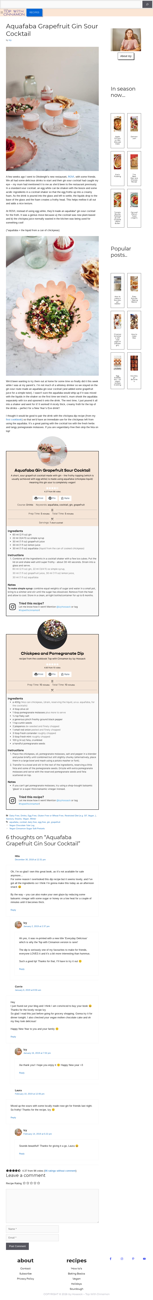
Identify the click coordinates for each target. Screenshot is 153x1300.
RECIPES (34, 12)
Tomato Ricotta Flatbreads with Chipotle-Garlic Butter (117, 217)
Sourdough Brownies (134, 378)
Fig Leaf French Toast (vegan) (134, 215)
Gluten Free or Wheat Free (51, 815)
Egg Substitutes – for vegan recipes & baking (117, 380)
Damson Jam (134, 137)
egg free (42, 822)
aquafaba (13, 822)
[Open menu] (2, 12)
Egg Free (32, 815)
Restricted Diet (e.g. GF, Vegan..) (80, 815)
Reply (13, 910)
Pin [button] (54, 498)
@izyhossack (63, 606)
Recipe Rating (14, 1183)
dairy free (32, 822)
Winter (33, 819)
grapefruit (55, 822)
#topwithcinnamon (29, 610)
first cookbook (14, 419)
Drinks (24, 815)
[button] (47, 488)
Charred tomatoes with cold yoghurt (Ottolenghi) (117, 339)
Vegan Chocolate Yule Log (21, 825)
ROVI (71, 176)
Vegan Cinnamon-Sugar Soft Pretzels (27, 828)
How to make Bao (134, 336)
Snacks (18, 819)
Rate (66, 498)
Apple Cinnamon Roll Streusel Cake (117, 140)
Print (40, 498)
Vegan (26, 819)
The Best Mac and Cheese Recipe (134, 178)
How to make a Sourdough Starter (117, 300)
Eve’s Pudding (117, 175)
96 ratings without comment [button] (60, 1170)
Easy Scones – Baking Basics (134, 299)
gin (48, 822)
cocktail (23, 822)
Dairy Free (14, 815)
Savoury (10, 819)
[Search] (147, 4)
